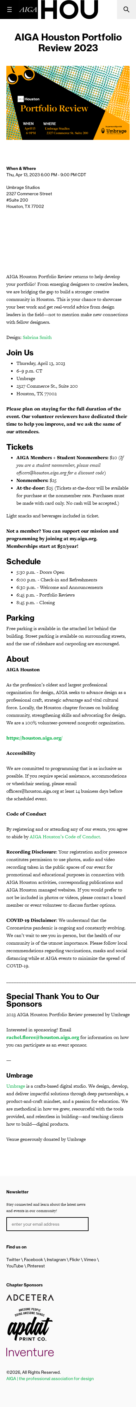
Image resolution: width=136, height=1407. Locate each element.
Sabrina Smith (37, 337)
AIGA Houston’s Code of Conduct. (65, 836)
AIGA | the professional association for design (50, 1378)
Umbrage (15, 1086)
